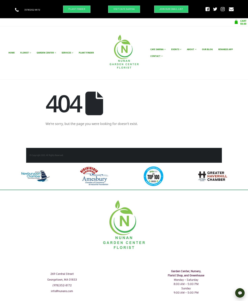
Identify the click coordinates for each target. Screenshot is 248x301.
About (190, 49)
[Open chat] (240, 293)
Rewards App (225, 49)
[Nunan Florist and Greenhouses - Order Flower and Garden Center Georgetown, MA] (124, 52)
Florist (24, 52)
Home (11, 52)
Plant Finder (86, 52)
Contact (155, 56)
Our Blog (207, 49)
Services (66, 52)
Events (175, 49)
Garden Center (45, 52)
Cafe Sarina (156, 49)
